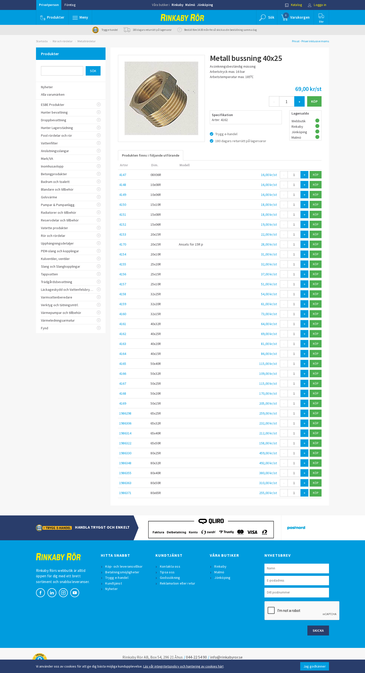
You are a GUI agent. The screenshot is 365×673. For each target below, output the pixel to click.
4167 (122, 383)
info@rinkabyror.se (226, 657)
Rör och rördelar (63, 41)
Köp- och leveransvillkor (124, 566)
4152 (122, 224)
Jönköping (205, 5)
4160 (122, 314)
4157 (122, 284)
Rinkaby (177, 5)
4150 (122, 204)
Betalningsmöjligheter (122, 572)
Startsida (42, 41)
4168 (122, 393)
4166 (122, 373)
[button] (80, 17)
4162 (122, 334)
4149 (122, 194)
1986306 (125, 423)
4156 (122, 274)
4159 (122, 304)
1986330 (125, 453)
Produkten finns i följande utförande (150, 155)
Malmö (190, 5)
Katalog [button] (296, 5)
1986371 (125, 493)
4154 (122, 254)
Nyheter (111, 589)
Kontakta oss (170, 566)
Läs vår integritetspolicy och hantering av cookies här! (183, 666)
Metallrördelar (86, 41)
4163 (122, 343)
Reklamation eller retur (177, 583)
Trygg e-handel (116, 577)
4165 (122, 363)
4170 (122, 244)
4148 (122, 184)
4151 (122, 214)
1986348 (125, 463)
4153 (122, 234)
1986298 (125, 413)
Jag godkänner (314, 666)
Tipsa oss (167, 572)
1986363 (125, 483)
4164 (122, 353)
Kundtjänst (113, 583)
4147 (122, 174)
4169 (122, 403)
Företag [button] (70, 5)
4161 (122, 324)
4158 (122, 294)
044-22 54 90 (196, 657)
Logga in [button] (319, 5)
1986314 (125, 433)
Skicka (318, 630)
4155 (122, 264)
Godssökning (170, 577)
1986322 (125, 443)
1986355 (125, 473)
